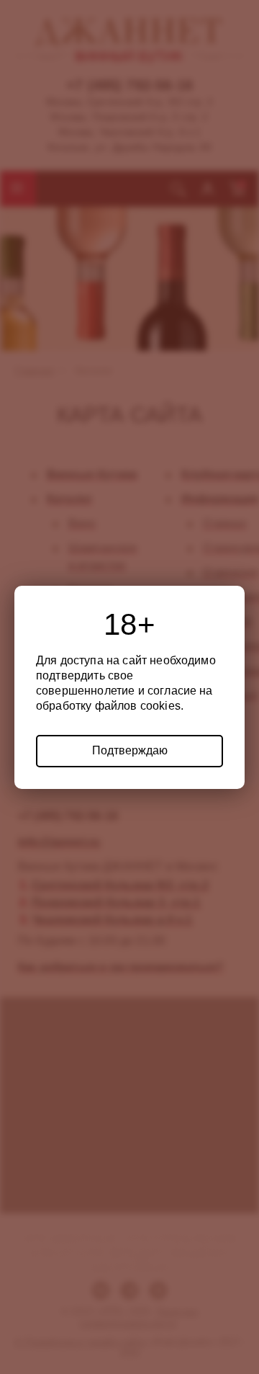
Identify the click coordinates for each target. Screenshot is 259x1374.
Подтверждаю (130, 750)
